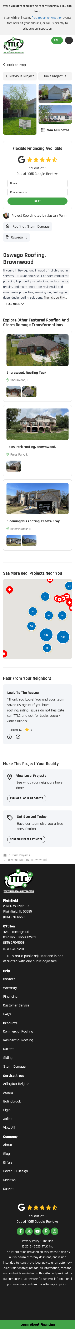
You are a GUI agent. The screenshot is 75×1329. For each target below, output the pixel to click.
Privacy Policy (30, 1241)
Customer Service (16, 1005)
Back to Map (16, 64)
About (7, 1144)
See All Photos (57, 130)
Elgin (6, 1110)
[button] (9, 590)
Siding (7, 1057)
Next (37, 201)
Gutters (8, 1048)
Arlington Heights (16, 1083)
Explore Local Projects (26, 798)
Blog (6, 1153)
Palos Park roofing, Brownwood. (31, 446)
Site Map (47, 1241)
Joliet (7, 1118)
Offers (7, 1162)
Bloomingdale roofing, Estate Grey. (33, 521)
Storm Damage (14, 1066)
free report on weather (47, 18)
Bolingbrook (12, 1101)
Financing (10, 996)
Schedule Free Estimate (26, 839)
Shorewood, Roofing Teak (26, 372)
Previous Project (21, 76)
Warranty (10, 987)
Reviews (9, 1180)
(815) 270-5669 (17, 908)
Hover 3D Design (15, 1171)
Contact (9, 979)
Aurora (8, 1092)
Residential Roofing (18, 1040)
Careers (8, 1188)
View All (9, 1127)
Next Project (53, 76)
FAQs (7, 1014)
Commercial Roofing (18, 1031)
